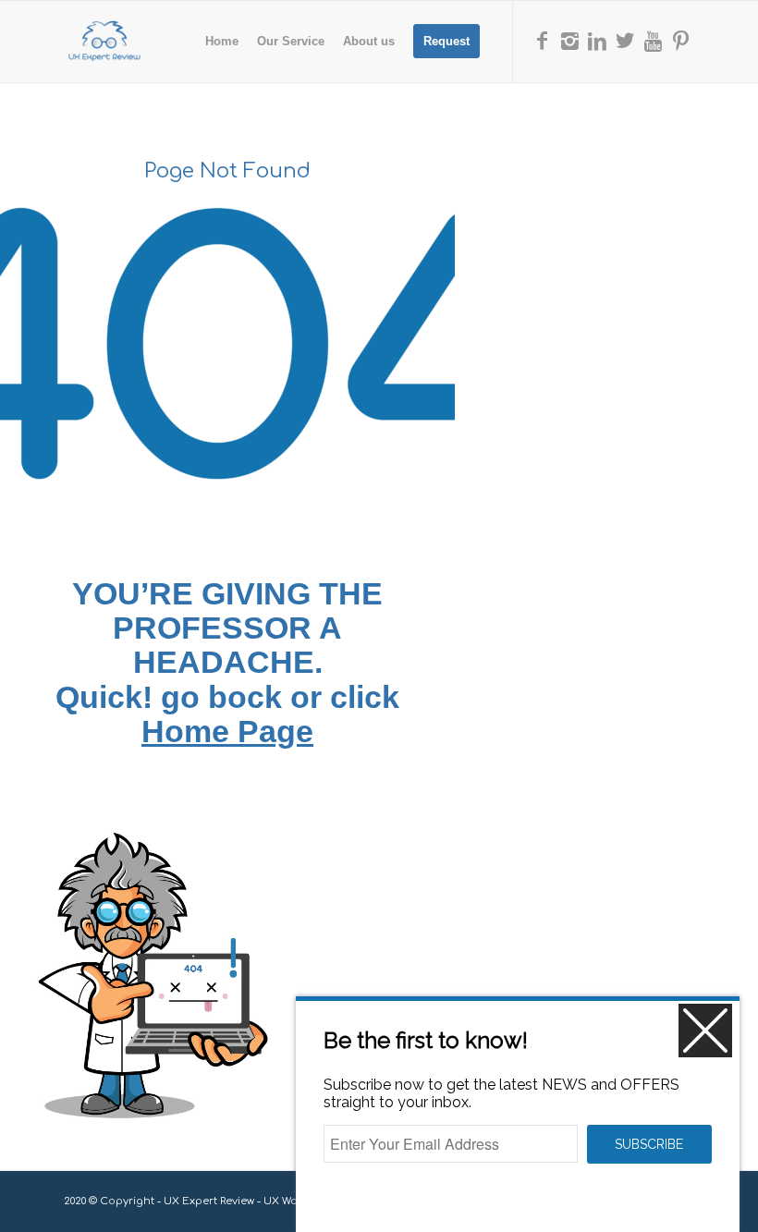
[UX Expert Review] (104, 41)
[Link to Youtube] (652, 41)
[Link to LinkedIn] (597, 41)
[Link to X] (625, 41)
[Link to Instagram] (569, 41)
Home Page (227, 731)
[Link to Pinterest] (680, 41)
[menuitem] (222, 41)
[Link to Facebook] (542, 41)
